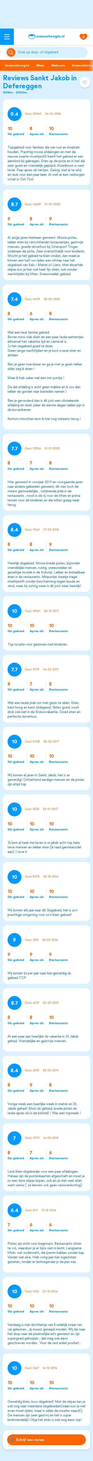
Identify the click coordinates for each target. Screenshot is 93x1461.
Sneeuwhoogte (17, 65)
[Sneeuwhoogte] (46, 36)
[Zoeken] (52, 52)
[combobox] (52, 52)
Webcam (58, 65)
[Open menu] (7, 37)
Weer (40, 65)
